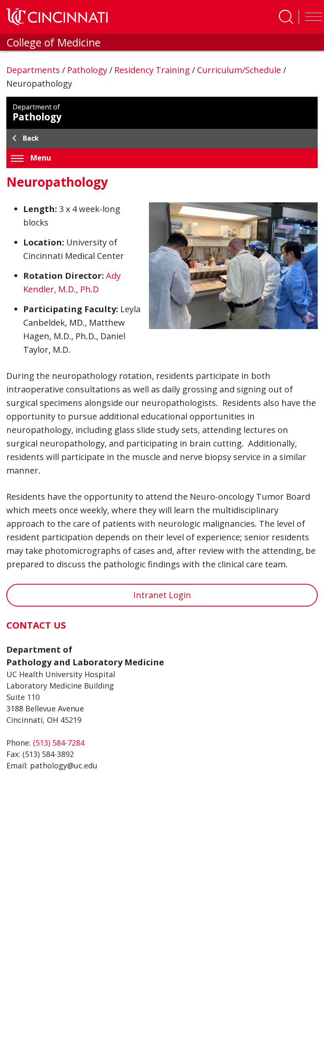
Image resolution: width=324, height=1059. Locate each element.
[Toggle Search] (286, 17)
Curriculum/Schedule (240, 70)
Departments (34, 70)
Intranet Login (162, 595)
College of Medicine (53, 42)
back (31, 138)
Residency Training (153, 70)
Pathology (88, 70)
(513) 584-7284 (58, 743)
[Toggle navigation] (311, 17)
